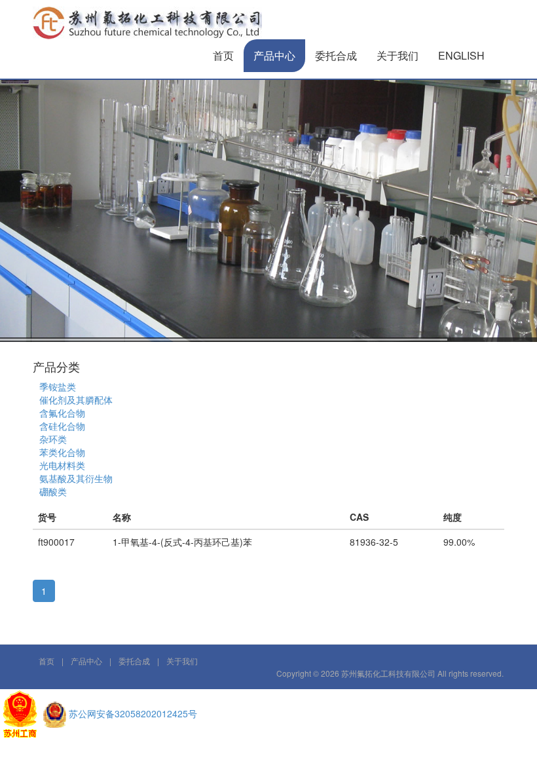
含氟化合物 (62, 412)
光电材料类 (62, 465)
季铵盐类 (57, 386)
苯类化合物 (62, 452)
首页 (223, 55)
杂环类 (53, 438)
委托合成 (336, 55)
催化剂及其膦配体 (76, 399)
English (461, 55)
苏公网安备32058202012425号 (133, 713)
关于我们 (397, 55)
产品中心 (274, 55)
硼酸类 (53, 491)
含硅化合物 (62, 425)
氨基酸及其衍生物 (76, 478)
